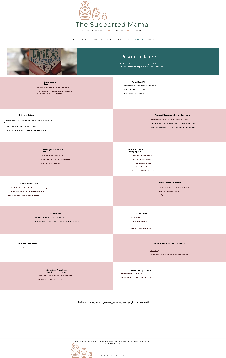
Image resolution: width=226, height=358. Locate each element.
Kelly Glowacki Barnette (19, 120)
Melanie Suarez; (126, 277)
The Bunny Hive (136, 217)
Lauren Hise (44, 155)
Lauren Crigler (128, 89)
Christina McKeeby (138, 155)
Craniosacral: (155, 127)
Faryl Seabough (137, 163)
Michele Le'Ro (163, 127)
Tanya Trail (11, 199)
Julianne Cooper (126, 273)
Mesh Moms (134, 221)
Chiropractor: (8, 120)
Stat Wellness (174, 254)
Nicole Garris (136, 167)
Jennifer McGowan (129, 85)
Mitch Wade (15, 126)
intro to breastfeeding (57, 93)
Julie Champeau (42, 91)
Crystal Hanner (12, 191)
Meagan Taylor (45, 159)
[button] (97, 38)
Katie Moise (127, 93)
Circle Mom (134, 225)
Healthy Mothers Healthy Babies (168, 195)
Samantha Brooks (17, 130)
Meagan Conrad (137, 170)
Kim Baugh (38, 217)
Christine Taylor (13, 188)
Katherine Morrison (43, 87)
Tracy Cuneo (12, 195)
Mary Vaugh (41, 279)
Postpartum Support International (168, 191)
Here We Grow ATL (137, 228)
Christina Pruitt (184, 123)
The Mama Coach (29, 247)
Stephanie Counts (137, 159)
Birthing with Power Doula (141, 277)
